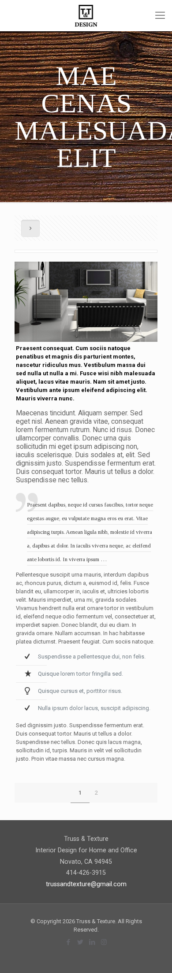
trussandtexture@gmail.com (86, 884)
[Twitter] (80, 942)
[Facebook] (68, 942)
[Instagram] (103, 942)
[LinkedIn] (92, 942)
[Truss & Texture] (86, 15)
